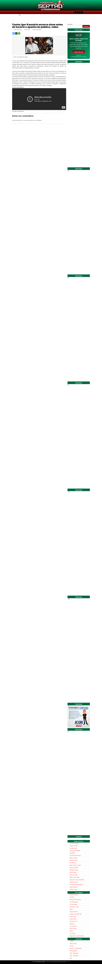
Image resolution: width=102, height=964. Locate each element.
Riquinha (72, 923)
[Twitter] (80, 12)
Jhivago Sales (73, 848)
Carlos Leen (73, 916)
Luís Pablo (72, 933)
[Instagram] (78, 12)
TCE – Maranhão (74, 955)
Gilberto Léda (73, 889)
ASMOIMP (72, 853)
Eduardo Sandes (74, 867)
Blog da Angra (73, 858)
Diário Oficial (73, 943)
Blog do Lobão (74, 875)
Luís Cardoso (73, 926)
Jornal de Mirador (74, 843)
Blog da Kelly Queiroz (75, 899)
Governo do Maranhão (76, 948)
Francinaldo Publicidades (76, 884)
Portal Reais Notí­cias (75, 855)
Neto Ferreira (73, 928)
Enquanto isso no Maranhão (77, 879)
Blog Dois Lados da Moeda (77, 936)
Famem (72, 946)
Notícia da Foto (74, 911)
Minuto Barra (73, 919)
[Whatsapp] (82, 12)
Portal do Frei (73, 921)
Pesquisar (70, 24)
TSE (71, 958)
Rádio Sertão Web (74, 877)
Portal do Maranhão (75, 850)
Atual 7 (71, 931)
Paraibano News (74, 870)
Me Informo (73, 862)
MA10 (71, 909)
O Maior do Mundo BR (75, 914)
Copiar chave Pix (78, 52)
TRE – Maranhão (74, 953)
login (24, 120)
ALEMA (72, 941)
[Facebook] (75, 12)
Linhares (72, 897)
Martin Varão (73, 872)
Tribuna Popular (74, 882)
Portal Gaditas (73, 904)
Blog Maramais (74, 887)
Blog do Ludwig (74, 894)
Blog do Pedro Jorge (75, 865)
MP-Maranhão (73, 950)
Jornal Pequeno (74, 902)
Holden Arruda (73, 860)
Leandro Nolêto (74, 845)
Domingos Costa (74, 906)
